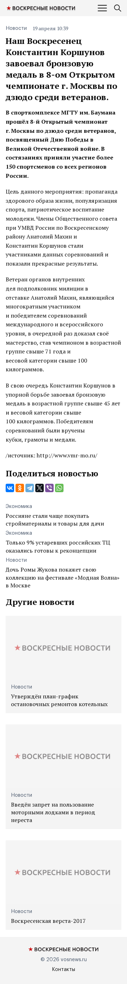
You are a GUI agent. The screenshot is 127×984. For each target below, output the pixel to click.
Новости (16, 28)
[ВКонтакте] (10, 488)
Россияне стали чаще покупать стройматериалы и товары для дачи (55, 519)
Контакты (63, 969)
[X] (39, 488)
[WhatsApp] (59, 488)
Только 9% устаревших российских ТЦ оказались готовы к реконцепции (58, 546)
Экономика (19, 506)
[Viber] (49, 488)
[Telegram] (29, 488)
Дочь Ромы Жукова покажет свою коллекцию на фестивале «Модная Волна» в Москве (63, 577)
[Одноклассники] (20, 488)
